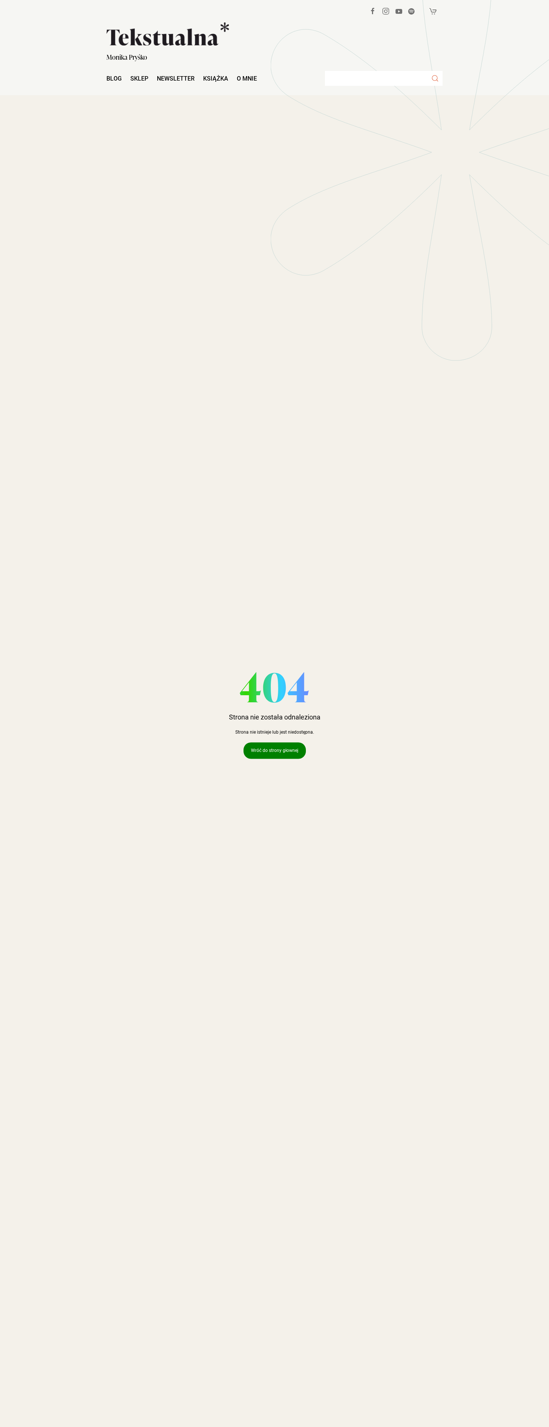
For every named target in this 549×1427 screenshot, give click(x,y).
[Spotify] (411, 11)
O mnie (247, 78)
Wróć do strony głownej (274, 750)
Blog (114, 78)
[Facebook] (372, 11)
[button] (435, 78)
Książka (215, 78)
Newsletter (176, 78)
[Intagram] (386, 11)
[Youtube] (399, 11)
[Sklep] (433, 11)
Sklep (139, 78)
